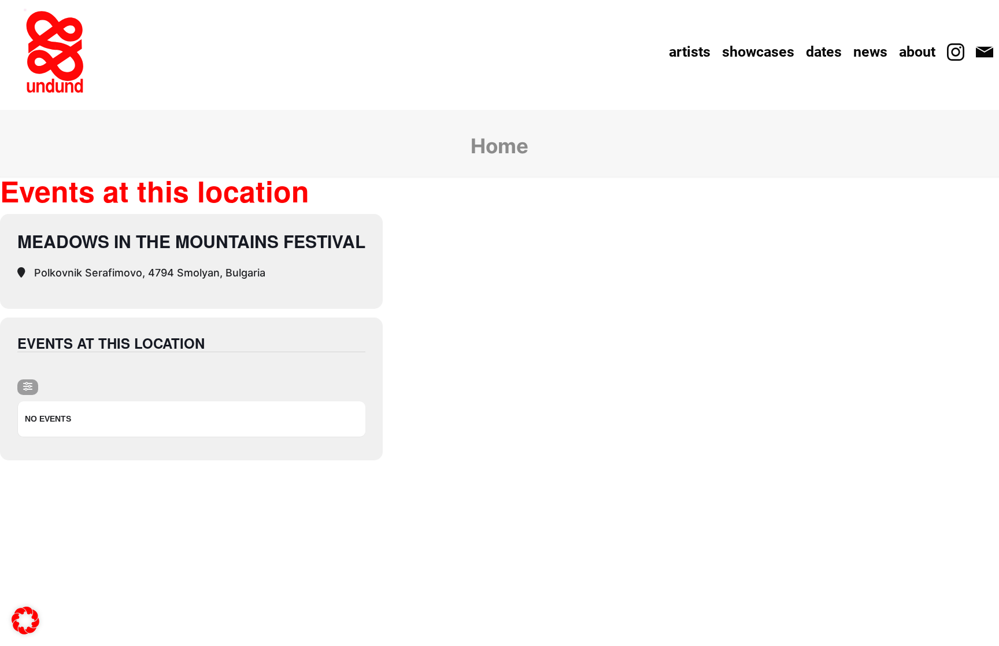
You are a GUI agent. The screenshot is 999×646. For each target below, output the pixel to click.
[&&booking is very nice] (55, 52)
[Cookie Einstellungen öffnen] (25, 627)
